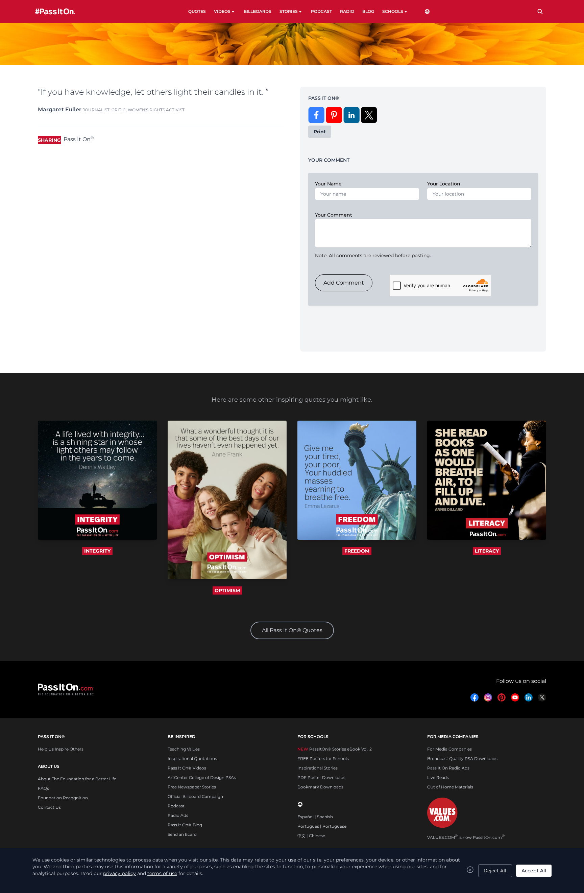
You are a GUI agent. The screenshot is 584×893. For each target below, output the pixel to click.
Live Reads (438, 777)
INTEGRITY (97, 551)
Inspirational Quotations (192, 758)
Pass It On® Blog (185, 824)
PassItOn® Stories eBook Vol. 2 (334, 749)
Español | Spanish (315, 816)
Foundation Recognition (63, 797)
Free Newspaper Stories (192, 786)
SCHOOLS (392, 11)
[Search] (540, 11)
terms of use (162, 873)
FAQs (43, 788)
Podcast (176, 805)
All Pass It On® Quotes (292, 630)
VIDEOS (222, 11)
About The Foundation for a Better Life (77, 778)
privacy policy (119, 873)
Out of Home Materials (450, 786)
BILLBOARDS (257, 11)
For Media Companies (449, 749)
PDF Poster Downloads (321, 777)
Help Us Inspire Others (60, 749)
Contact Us (49, 807)
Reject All (495, 871)
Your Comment (333, 215)
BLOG (368, 11)
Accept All (533, 871)
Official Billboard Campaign (195, 796)
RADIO (347, 11)
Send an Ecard (182, 834)
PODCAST (321, 11)
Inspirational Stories (317, 768)
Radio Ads (178, 815)
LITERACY (487, 551)
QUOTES (197, 11)
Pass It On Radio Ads (448, 768)
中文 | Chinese (311, 835)
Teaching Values (184, 749)
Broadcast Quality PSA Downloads (462, 758)
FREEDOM (356, 551)
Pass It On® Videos (187, 768)
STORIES (288, 11)
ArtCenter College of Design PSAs (202, 777)
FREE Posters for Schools (323, 758)
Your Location (443, 184)
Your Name (328, 184)
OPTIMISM (227, 590)
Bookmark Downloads (320, 786)
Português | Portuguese (321, 826)
